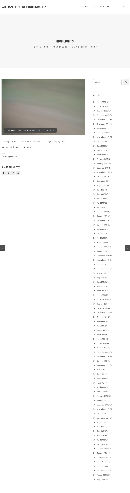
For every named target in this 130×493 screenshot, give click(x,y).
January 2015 (102, 304)
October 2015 (102, 264)
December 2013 (103, 352)
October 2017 (102, 177)
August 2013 (101, 370)
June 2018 (101, 146)
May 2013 (100, 383)
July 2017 (100, 190)
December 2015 (103, 255)
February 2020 (102, 106)
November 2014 (103, 313)
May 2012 (100, 435)
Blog (46, 47)
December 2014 (103, 308)
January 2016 (102, 251)
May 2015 (100, 286)
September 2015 (103, 269)
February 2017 (102, 212)
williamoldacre (36, 141)
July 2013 (100, 374)
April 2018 (101, 155)
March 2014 (101, 339)
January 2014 (102, 348)
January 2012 (102, 453)
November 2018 (103, 137)
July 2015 (100, 277)
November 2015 (103, 260)
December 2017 (103, 168)
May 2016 (100, 234)
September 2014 (103, 321)
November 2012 (103, 409)
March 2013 (101, 392)
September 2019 (103, 124)
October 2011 (102, 466)
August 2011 (101, 475)
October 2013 (102, 361)
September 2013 (103, 365)
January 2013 (102, 400)
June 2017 (101, 194)
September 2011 (103, 471)
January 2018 (102, 163)
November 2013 (103, 356)
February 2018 (102, 159)
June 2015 (101, 282)
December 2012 (103, 405)
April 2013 (101, 387)
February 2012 (102, 449)
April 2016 (101, 238)
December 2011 (102, 457)
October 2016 (102, 225)
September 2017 (103, 181)
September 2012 (103, 418)
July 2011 (100, 479)
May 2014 (100, 330)
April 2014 (101, 334)
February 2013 (102, 396)
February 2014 (102, 343)
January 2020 (102, 111)
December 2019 (103, 115)
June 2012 (101, 431)
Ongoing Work (59, 141)
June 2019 (101, 128)
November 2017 (103, 172)
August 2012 (101, 422)
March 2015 (101, 295)
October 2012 (102, 413)
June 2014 (101, 326)
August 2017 (101, 185)
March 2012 (101, 444)
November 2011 (103, 462)
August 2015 (101, 273)
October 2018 (102, 141)
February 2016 (102, 247)
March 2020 (101, 102)
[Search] (125, 82)
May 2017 (100, 198)
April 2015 (101, 291)
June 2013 (101, 378)
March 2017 (101, 207)
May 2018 (100, 150)
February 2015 (102, 299)
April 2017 (101, 203)
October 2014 (102, 317)
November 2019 (103, 119)
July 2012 (100, 427)
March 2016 (101, 242)
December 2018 (103, 133)
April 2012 (101, 440)
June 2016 (101, 229)
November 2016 (103, 220)
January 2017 (102, 216)
